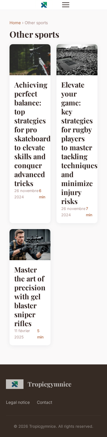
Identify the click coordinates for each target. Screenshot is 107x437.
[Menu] (66, 5)
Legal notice (18, 402)
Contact (44, 402)
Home (15, 22)
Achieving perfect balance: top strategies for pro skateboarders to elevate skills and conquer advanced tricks (37, 134)
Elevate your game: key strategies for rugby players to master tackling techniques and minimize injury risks (79, 143)
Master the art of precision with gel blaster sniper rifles (29, 296)
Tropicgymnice (49, 384)
